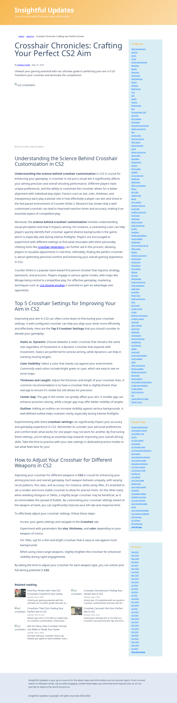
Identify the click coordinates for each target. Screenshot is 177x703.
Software (134, 86)
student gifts (136, 195)
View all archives (138, 652)
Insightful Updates (44, 9)
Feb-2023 (135, 552)
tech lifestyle (136, 345)
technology (135, 122)
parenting (135, 292)
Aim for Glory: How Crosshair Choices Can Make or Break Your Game (47, 628)
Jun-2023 (134, 585)
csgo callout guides (138, 487)
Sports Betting (136, 379)
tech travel (135, 305)
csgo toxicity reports (139, 430)
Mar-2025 (135, 642)
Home (21, 36)
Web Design (136, 89)
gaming (134, 166)
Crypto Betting (136, 389)
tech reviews (136, 202)
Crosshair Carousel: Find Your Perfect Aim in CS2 (103, 610)
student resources (138, 205)
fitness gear (135, 295)
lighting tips (135, 182)
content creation (137, 319)
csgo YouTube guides (139, 504)
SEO (133, 96)
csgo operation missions (140, 457)
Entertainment (136, 79)
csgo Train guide (137, 480)
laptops (134, 252)
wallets (134, 349)
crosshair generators (51, 247)
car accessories (137, 176)
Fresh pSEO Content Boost (141, 382)
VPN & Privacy (136, 402)
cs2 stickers (135, 520)
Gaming (30, 36)
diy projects (135, 454)
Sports (133, 56)
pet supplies (136, 269)
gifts (133, 132)
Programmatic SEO (138, 112)
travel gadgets (136, 239)
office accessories (138, 365)
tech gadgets (136, 119)
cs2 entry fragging (138, 500)
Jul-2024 (134, 609)
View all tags (136, 527)
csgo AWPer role (137, 434)
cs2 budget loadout (138, 494)
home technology (138, 339)
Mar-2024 (135, 569)
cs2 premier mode (138, 470)
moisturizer (135, 474)
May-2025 (135, 645)
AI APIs (134, 229)
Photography (136, 106)
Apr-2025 (135, 639)
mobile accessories (138, 212)
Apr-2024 (135, 622)
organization (136, 335)
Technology (135, 76)
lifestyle (134, 272)
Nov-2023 (135, 605)
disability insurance (138, 497)
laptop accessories (138, 129)
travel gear (135, 215)
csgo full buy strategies (140, 514)
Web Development (138, 49)
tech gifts (134, 192)
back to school (136, 222)
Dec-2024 (135, 555)
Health (133, 99)
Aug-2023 (135, 599)
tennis (133, 507)
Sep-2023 (135, 579)
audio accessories (138, 299)
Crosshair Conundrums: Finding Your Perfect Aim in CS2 (103, 592)
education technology (139, 464)
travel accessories (138, 282)
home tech (135, 375)
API (132, 395)
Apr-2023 (135, 612)
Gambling (135, 232)
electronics (135, 329)
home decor (136, 265)
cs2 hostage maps (138, 447)
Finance (134, 102)
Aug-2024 (135, 572)
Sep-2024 (135, 582)
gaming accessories (139, 255)
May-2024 (135, 559)
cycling (134, 437)
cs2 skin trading (137, 440)
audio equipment (137, 285)
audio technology (138, 225)
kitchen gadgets (137, 369)
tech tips (134, 275)
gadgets (134, 172)
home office (135, 156)
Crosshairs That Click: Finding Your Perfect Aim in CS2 (45, 610)
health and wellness (139, 235)
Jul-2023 (134, 595)
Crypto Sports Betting (139, 385)
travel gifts (135, 209)
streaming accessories (140, 126)
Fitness (134, 82)
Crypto (133, 312)
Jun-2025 (134, 649)
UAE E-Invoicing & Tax (139, 245)
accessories (135, 262)
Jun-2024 (134, 565)
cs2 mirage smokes (52, 285)
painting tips (136, 484)
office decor (135, 142)
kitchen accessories (138, 372)
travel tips (135, 322)
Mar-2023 (135, 575)
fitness (133, 189)
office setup (135, 249)
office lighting (136, 325)
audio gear (135, 289)
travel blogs (135, 444)
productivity (135, 242)
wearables (135, 159)
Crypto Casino (136, 309)
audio (133, 362)
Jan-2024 (134, 592)
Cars (133, 92)
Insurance (135, 72)
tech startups (136, 517)
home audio (135, 169)
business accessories (139, 315)
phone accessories (138, 152)
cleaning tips (136, 259)
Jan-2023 (134, 589)
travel (133, 149)
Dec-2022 (135, 629)
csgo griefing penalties (140, 510)
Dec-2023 (135, 602)
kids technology (137, 146)
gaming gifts (136, 136)
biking (133, 199)
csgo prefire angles (138, 460)
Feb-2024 (135, 562)
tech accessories (137, 139)
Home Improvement (139, 62)
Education (135, 66)
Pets (133, 109)
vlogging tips (136, 162)
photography (136, 279)
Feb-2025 (135, 635)
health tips (135, 179)
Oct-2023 (134, 615)
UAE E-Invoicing (137, 392)
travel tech (135, 352)
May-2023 (135, 619)
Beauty (134, 69)
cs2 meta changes (138, 467)
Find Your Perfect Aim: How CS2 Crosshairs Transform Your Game (44, 592)
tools (133, 302)
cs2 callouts (135, 477)
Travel (133, 59)
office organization (138, 185)
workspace (135, 219)
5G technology (136, 524)
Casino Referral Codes (140, 399)
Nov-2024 (135, 625)
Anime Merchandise (139, 355)
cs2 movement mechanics (141, 450)
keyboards (135, 332)
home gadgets (136, 359)
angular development (139, 427)
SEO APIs (134, 116)
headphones (136, 342)
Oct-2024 (134, 632)
